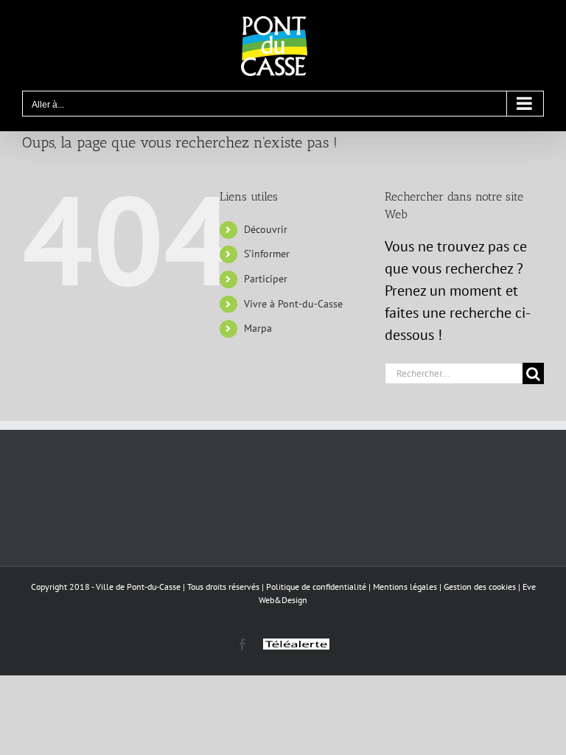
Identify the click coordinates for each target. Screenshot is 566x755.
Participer (265, 278)
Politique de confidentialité (316, 586)
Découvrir (265, 229)
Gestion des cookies (480, 586)
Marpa (258, 328)
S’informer (267, 253)
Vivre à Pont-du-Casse (293, 303)
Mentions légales (405, 586)
